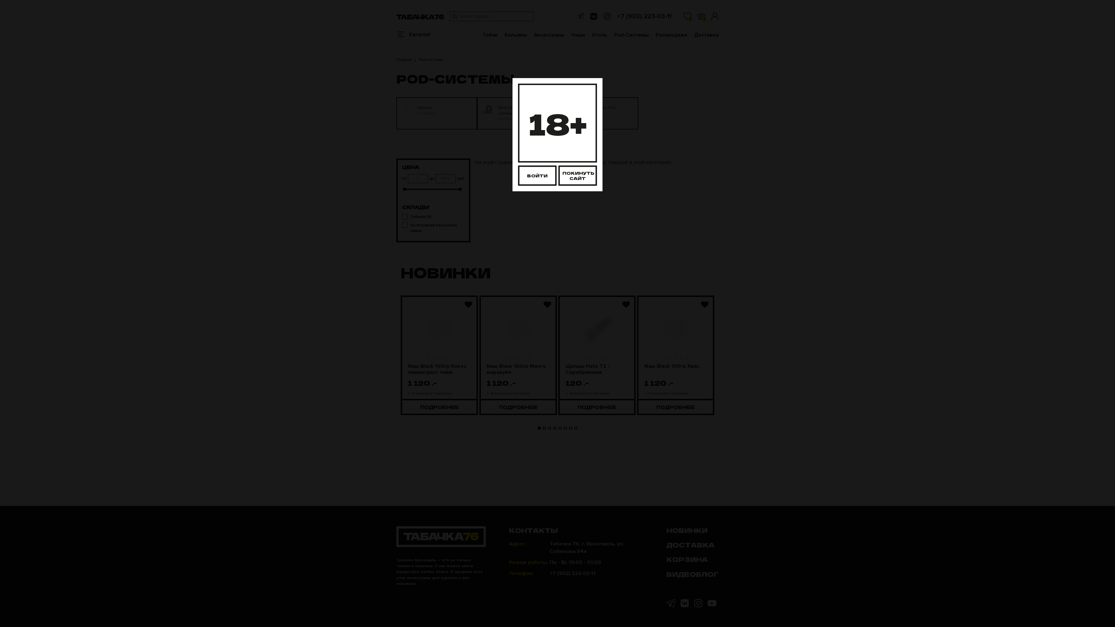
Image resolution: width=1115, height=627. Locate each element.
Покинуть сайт (578, 175)
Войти (537, 175)
